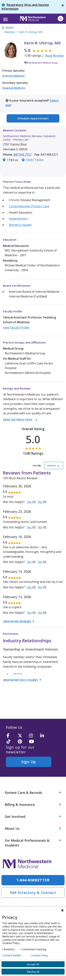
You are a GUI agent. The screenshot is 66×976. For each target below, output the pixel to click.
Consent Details (11, 955)
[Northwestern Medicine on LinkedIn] (44, 736)
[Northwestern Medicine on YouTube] (33, 741)
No (40, 502)
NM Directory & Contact (33, 892)
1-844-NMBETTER (33, 880)
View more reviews (17, 622)
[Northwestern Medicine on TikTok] (11, 741)
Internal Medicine (13, 75)
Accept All (33, 964)
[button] (5, 18)
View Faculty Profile (16, 327)
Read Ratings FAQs (17, 420)
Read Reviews (54, 56)
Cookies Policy (39, 955)
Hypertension (18, 219)
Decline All (33, 971)
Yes (29, 502)
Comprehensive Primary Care (29, 206)
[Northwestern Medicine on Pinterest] (22, 741)
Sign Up (28, 761)
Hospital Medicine (13, 88)
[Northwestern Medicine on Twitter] (22, 736)
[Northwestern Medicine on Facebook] (11, 736)
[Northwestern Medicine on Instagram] (33, 736)
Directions (35, 160)
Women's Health (20, 225)
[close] (63, 7)
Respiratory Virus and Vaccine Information (25, 7)
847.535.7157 (23, 155)
